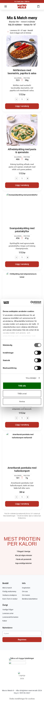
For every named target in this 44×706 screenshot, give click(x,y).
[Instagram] (24, 683)
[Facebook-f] (20, 683)
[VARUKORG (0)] (38, 6)
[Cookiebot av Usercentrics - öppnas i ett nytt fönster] (31, 302)
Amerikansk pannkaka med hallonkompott (22, 469)
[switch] (37, 353)
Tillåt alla (22, 386)
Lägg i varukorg (22, 106)
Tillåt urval (22, 393)
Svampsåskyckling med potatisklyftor (22, 230)
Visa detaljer (31, 378)
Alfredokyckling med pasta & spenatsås (22, 151)
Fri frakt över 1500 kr (22, 1)
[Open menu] (5, 6)
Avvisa (22, 401)
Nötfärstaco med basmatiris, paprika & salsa (22, 72)
